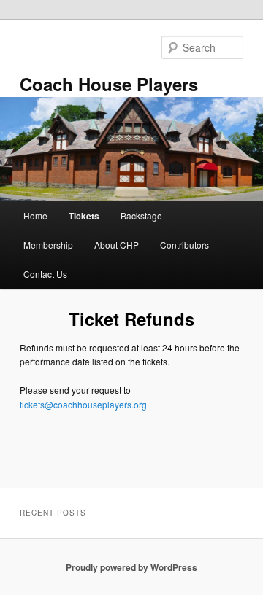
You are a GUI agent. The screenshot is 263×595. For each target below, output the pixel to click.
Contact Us (45, 274)
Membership (48, 244)
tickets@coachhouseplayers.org (83, 404)
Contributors (184, 244)
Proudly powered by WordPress (131, 567)
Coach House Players (109, 83)
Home (35, 215)
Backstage (141, 215)
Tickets (84, 215)
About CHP (116, 244)
